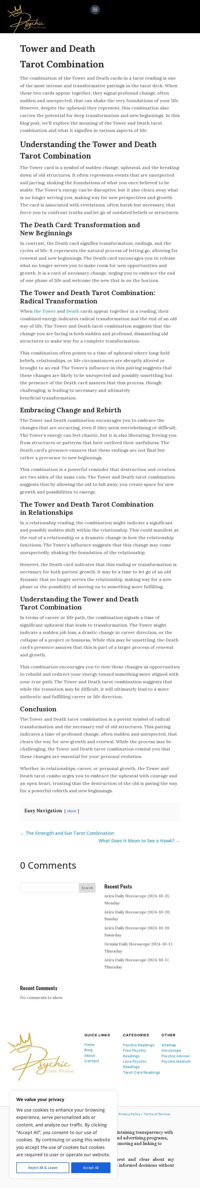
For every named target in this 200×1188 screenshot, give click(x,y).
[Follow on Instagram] (33, 1087)
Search (87, 888)
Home (89, 1044)
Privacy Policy (129, 1114)
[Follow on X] (17, 1087)
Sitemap (168, 1045)
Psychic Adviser (175, 1056)
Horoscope (171, 1050)
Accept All (91, 1167)
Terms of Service (156, 1114)
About (89, 1055)
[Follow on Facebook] (8, 1087)
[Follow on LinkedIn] (25, 1087)
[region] (63, 1134)
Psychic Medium (175, 1061)
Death (72, 311)
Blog (88, 1050)
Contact (91, 1061)
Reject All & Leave (42, 1167)
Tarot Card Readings (141, 1072)
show (71, 811)
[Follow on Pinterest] (44, 1087)
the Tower (45, 311)
